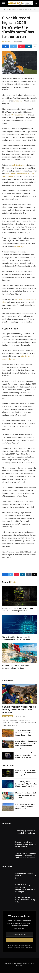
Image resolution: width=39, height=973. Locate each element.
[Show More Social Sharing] (35, 46)
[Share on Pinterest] (21, 46)
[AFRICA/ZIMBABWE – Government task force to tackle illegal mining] (8, 733)
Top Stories (6, 41)
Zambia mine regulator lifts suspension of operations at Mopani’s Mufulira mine (25, 855)
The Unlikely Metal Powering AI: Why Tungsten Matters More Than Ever (16, 638)
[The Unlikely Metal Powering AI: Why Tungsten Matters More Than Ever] (19, 624)
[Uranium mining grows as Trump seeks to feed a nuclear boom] (8, 807)
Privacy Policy (20, 947)
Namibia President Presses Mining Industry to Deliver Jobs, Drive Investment (19, 710)
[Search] (36, 3)
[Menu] (3, 3)
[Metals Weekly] (20, 3)
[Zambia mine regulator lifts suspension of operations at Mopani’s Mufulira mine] (8, 856)
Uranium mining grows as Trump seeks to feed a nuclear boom (25, 806)
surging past (18, 101)
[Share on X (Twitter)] (13, 46)
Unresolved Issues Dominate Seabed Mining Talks (25, 899)
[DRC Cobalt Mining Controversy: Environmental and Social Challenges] (8, 887)
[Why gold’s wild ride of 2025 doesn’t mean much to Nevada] (8, 876)
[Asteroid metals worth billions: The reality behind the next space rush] (8, 756)
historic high (19, 247)
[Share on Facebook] (5, 46)
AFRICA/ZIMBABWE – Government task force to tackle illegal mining (25, 733)
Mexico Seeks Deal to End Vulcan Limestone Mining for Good (15, 667)
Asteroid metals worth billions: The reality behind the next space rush (25, 755)
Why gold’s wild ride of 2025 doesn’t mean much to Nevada (26, 876)
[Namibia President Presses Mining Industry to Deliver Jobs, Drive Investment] (19, 694)
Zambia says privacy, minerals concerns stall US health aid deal (25, 844)
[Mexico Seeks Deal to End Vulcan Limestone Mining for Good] (19, 653)
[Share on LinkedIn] (28, 46)
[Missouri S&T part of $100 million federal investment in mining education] (19, 596)
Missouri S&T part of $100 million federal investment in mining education (18, 609)
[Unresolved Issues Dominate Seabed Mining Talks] (8, 900)
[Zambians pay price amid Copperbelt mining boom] (8, 833)
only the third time (19, 165)
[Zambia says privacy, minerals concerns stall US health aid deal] (8, 845)
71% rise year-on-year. (18, 115)
